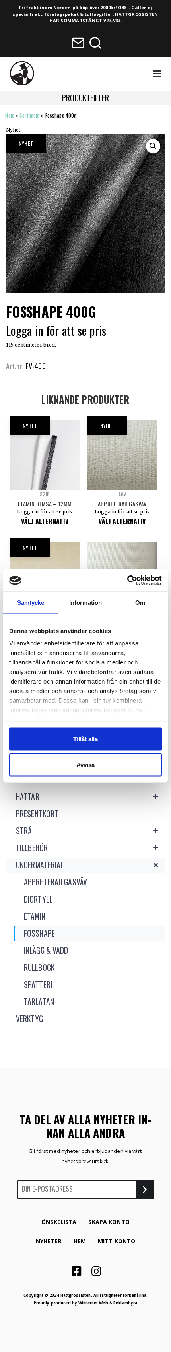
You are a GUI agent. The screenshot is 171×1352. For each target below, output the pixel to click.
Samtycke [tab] (31, 602)
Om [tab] (140, 602)
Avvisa (85, 764)
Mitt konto (116, 1241)
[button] (153, 146)
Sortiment (29, 115)
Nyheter (49, 1241)
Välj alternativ (44, 521)
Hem (9, 115)
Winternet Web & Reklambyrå (107, 1303)
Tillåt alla (85, 738)
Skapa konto (108, 1222)
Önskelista (58, 1222)
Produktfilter (85, 98)
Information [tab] (85, 602)
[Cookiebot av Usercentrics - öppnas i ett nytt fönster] (127, 580)
